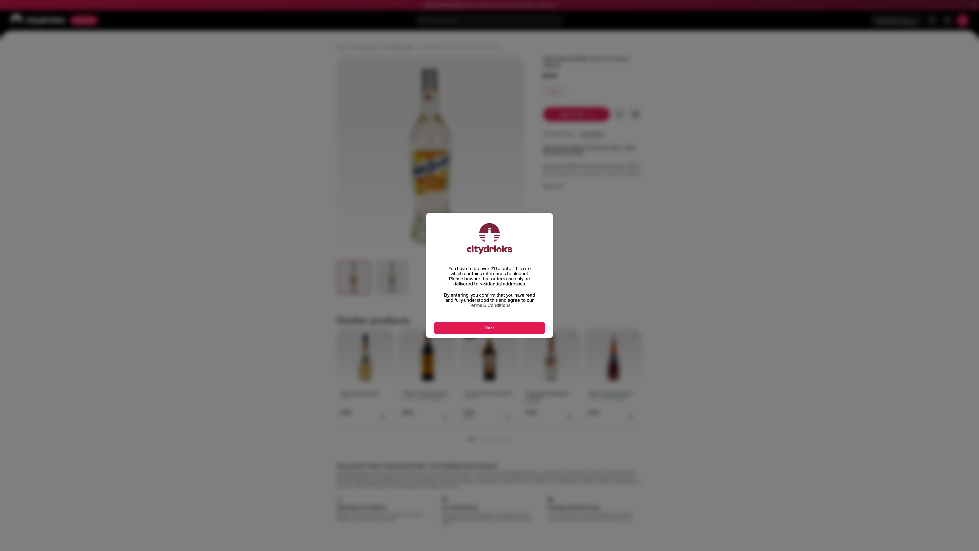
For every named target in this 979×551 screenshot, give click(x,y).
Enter (489, 328)
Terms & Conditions (489, 305)
